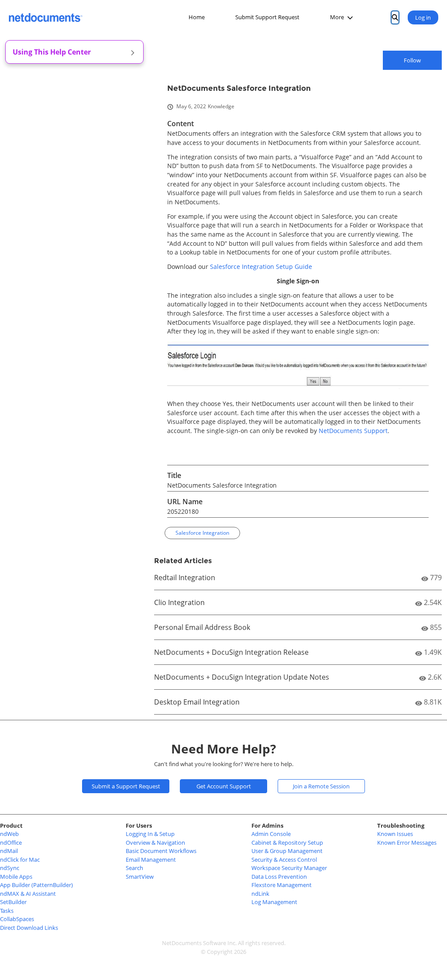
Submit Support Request (267, 17)
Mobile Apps (16, 876)
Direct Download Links (29, 928)
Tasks (7, 911)
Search (134, 868)
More (337, 17)
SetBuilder (13, 902)
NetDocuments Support (353, 430)
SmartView (140, 876)
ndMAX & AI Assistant (28, 894)
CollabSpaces (17, 919)
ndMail (9, 851)
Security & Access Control (284, 859)
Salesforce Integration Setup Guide (261, 266)
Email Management (151, 859)
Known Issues (395, 834)
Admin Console (271, 834)
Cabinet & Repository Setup (287, 842)
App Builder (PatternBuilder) (36, 885)
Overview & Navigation (155, 842)
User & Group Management (287, 851)
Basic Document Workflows (161, 851)
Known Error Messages (407, 842)
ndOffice (11, 842)
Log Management (274, 902)
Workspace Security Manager (289, 868)
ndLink (260, 894)
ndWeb (9, 834)
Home (197, 17)
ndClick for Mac (20, 859)
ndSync (9, 868)
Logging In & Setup (150, 834)
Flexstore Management (281, 885)
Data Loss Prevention (279, 876)
